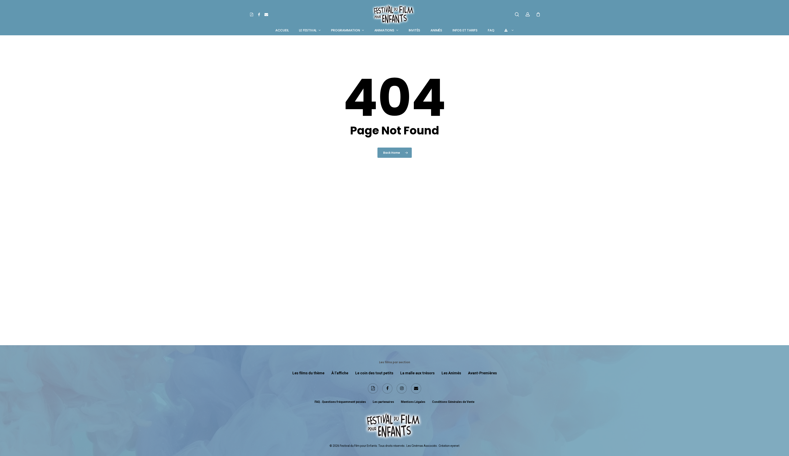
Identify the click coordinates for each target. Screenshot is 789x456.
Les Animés (451, 373)
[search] (516, 14)
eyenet (454, 445)
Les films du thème (308, 373)
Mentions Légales (413, 401)
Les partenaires (383, 401)
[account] (527, 14)
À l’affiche (339, 373)
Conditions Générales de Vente (453, 401)
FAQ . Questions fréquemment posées (340, 401)
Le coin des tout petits (374, 373)
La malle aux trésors (417, 373)
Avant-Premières (482, 373)
